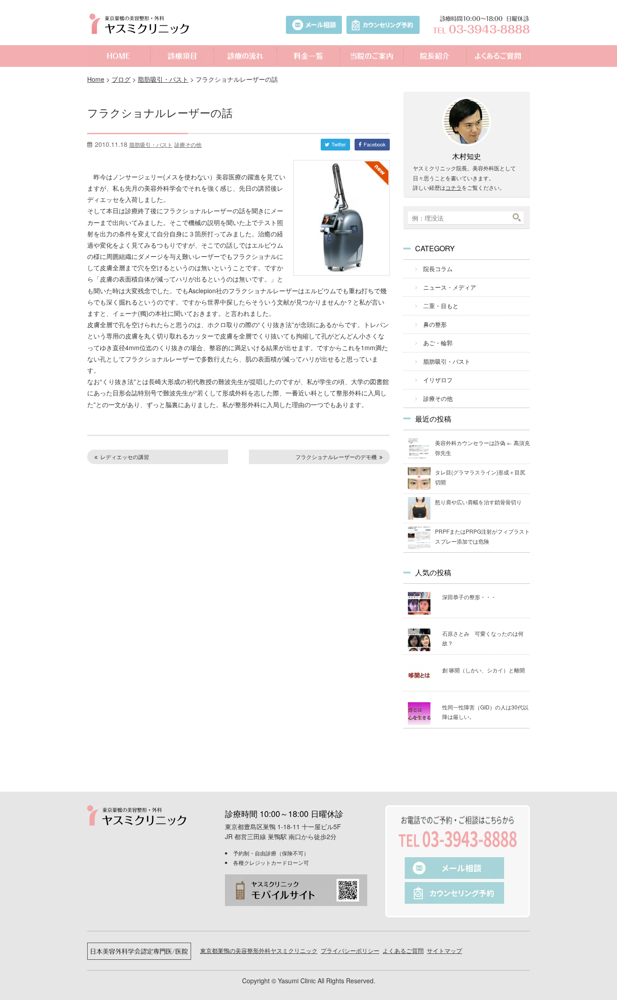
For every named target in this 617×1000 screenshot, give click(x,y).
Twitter (339, 144)
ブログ (121, 79)
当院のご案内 (371, 56)
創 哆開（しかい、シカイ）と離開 (483, 670)
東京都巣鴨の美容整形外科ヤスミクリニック (259, 950)
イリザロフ (438, 380)
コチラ (453, 187)
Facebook (375, 144)
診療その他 (187, 144)
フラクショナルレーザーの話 (160, 112)
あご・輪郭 (438, 342)
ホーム (118, 56)
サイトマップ (444, 950)
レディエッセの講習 (124, 456)
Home (95, 79)
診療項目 (182, 56)
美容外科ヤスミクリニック (141, 24)
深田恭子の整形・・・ (469, 597)
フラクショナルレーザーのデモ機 (336, 456)
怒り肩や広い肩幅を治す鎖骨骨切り (478, 502)
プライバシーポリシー (350, 950)
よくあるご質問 (498, 56)
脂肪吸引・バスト (163, 79)
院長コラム (438, 268)
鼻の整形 (435, 324)
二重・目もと (440, 305)
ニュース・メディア (449, 287)
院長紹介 (435, 56)
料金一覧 (308, 56)
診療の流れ (245, 56)
